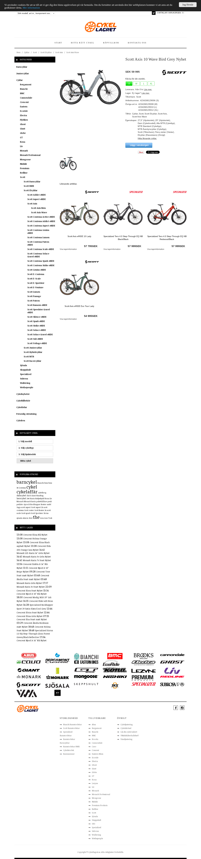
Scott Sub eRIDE (35, 338)
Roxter (43, 504)
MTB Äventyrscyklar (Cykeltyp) (152, 129)
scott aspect (26, 507)
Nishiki (23, 163)
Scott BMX (29, 186)
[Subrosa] (172, 684)
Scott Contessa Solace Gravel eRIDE (38, 255)
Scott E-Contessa (35, 274)
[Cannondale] (172, 654)
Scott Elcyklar (46, 52)
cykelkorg (42, 492)
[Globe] (57, 670)
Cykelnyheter (23, 394)
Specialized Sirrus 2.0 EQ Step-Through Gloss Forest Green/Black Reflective (35, 634)
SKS (93, 823)
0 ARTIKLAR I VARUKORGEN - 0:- (170, 13)
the (36, 517)
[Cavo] (29, 662)
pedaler (20, 504)
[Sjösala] (57, 685)
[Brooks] (143, 656)
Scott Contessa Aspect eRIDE (41, 225)
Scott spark (25, 513)
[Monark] (29, 676)
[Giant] (29, 670)
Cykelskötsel (126, 728)
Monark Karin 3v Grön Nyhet (37, 556)
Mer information (31, 7)
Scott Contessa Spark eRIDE (40, 261)
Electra (23, 115)
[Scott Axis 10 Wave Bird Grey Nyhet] (90, 87)
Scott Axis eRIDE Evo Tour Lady (79, 306)
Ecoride (24, 111)
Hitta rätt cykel (82, 43)
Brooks (95, 739)
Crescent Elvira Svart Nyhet (30, 612)
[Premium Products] (142, 678)
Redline (23, 172)
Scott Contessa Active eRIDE (41, 216)
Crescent (24, 102)
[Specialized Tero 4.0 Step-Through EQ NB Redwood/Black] (166, 213)
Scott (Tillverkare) (146, 132)
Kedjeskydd (39, 498)
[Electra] (143, 663)
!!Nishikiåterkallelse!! (130, 735)
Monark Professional (30, 155)
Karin (32, 498)
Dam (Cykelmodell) (147, 123)
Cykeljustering (127, 724)
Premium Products (99, 805)
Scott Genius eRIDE (36, 269)
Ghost (23, 124)
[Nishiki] (115, 676)
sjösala (19, 518)
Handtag (39, 495)
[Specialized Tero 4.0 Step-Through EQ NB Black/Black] (123, 213)
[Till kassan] (154, 13)
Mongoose (25, 159)
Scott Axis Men (38, 208)
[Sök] (53, 13)
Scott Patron (33, 300)
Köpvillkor (111, 43)
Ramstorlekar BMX (71, 746)
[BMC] (115, 656)
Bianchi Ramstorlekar (72, 724)
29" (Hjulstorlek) (162, 120)
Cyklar (26, 52)
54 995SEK (91, 316)
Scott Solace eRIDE (36, 330)
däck (29, 495)
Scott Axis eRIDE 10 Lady (79, 236)
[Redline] (172, 676)
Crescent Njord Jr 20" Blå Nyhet (32, 593)
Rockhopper (35, 504)
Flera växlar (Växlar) (164, 132)
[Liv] (172, 670)
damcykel (21, 495)
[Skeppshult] (86, 684)
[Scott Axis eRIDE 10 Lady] (79, 213)
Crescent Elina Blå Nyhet (35, 534)
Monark (24, 150)
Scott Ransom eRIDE (37, 305)
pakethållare (41, 501)
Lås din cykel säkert (129, 731)
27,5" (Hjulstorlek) (146, 120)
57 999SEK (134, 246)
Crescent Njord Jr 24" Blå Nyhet (31, 640)
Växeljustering (126, 739)
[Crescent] (57, 662)
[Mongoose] (86, 677)
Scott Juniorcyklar (33, 347)
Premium (24, 168)
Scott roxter (29, 510)
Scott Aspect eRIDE (36, 199)
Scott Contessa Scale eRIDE (40, 249)
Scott (35, 52)
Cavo (94, 746)
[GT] (86, 670)
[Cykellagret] (100, 26)
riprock (27, 504)
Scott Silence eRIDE (36, 316)
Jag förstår (187, 4)
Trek (50, 518)
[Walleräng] (27, 693)
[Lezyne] (143, 670)
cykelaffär (27, 492)
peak (50, 501)
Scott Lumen (33, 291)
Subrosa (24, 378)
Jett (28, 498)
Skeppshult (25, 369)
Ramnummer (69, 754)
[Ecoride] (111, 664)
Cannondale (26, 97)
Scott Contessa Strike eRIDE (40, 265)
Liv (21, 146)
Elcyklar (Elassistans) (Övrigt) (151, 135)
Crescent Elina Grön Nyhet (30, 616)
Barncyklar (21, 66)
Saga (19, 507)
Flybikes (24, 119)
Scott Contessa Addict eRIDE (41, 221)
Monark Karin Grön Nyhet (30, 583)
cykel (31, 487)
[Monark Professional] (57, 677)
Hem (18, 52)
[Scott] (92, 192)
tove (46, 518)
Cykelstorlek (68, 750)
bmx (46, 483)
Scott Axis (59, 52)
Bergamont (25, 84)
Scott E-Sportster (35, 283)
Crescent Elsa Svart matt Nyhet (32, 619)
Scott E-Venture (35, 287)
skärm (25, 518)
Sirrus (46, 513)
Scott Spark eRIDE (36, 321)
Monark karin (30, 501)
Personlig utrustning (26, 413)
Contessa (22, 488)
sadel (49, 504)
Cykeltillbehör (23, 400)
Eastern (23, 106)
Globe (23, 133)
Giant (22, 128)
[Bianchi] (86, 657)
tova (42, 518)
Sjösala (23, 365)
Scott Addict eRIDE (36, 194)
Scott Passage (34, 296)
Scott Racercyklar (32, 361)
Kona (22, 141)
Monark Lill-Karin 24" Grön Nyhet (33, 553)
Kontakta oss (137, 43)
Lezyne (95, 783)
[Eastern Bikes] (86, 662)
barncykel (27, 482)
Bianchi (24, 88)
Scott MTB (29, 356)
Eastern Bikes (97, 754)
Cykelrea (20, 420)
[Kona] (115, 670)
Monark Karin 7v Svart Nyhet (37, 560)
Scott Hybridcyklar (33, 352)
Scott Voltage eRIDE (37, 343)
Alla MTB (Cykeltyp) (165, 123)
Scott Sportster (37, 513)
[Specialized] (136, 192)
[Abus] (29, 656)
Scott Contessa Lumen (38, 237)
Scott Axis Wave (72, 52)
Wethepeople (26, 387)
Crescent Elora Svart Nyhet (30, 590)
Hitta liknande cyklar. (147, 138)
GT (21, 137)
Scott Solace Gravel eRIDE (40, 334)
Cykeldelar (21, 407)
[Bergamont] (57, 657)
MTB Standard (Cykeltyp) (149, 126)
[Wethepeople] (57, 693)
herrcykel (21, 498)
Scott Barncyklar (32, 181)
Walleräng (25, 383)
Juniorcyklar (22, 73)
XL (151, 83)
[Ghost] (172, 662)
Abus (94, 724)
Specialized (25, 374)
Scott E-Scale (34, 278)
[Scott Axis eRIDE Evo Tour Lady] (79, 283)
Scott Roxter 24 (40, 510)
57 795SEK (91, 246)
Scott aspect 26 (37, 507)
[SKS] (115, 685)
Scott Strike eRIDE (36, 325)
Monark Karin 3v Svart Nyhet (31, 586)
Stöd (30, 518)
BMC (22, 93)
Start (58, 43)
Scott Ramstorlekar (71, 728)
